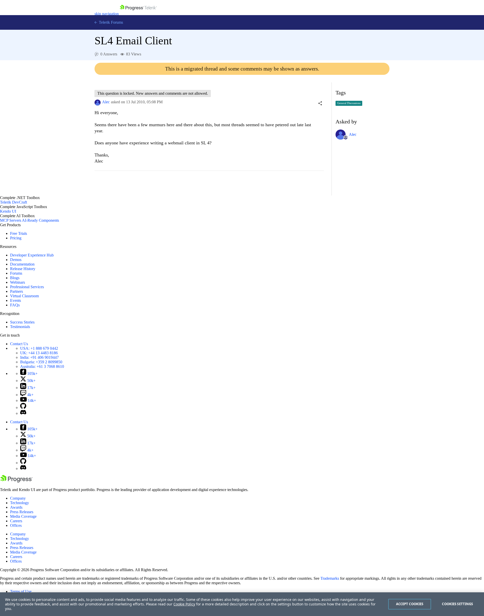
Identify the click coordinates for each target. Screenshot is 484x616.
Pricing (15, 238)
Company (18, 498)
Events (15, 300)
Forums (16, 273)
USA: (39, 348)
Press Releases (21, 512)
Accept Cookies (410, 604)
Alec (106, 102)
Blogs (14, 278)
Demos (15, 259)
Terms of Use (21, 591)
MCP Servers (10, 220)
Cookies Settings (457, 604)
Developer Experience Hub (32, 255)
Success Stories (22, 322)
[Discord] (23, 413)
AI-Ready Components (40, 220)
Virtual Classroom (24, 296)
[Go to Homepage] (138, 14)
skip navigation (107, 14)
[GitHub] (23, 407)
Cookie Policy (184, 604)
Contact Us (19, 344)
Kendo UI (8, 211)
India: (39, 357)
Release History (22, 269)
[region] (242, 604)
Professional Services (27, 287)
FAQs (15, 305)
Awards (16, 507)
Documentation (22, 264)
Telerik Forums (110, 22)
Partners (16, 291)
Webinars (17, 282)
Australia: (42, 366)
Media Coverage (23, 516)
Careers (16, 521)
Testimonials (20, 327)
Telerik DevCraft (13, 202)
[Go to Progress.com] (16, 481)
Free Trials (18, 233)
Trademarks (329, 578)
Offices (16, 525)
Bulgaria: (41, 362)
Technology (19, 503)
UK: (39, 353)
